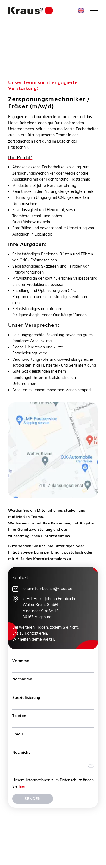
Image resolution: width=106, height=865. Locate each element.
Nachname (22, 678)
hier (22, 786)
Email (17, 733)
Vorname (20, 660)
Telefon (19, 715)
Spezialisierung (26, 697)
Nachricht (21, 752)
